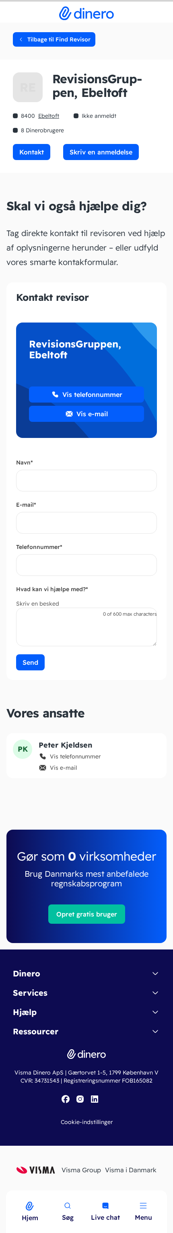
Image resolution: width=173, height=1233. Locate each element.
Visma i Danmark (131, 1170)
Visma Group (81, 1170)
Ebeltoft (48, 115)
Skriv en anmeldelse (101, 152)
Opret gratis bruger (86, 914)
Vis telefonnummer (92, 394)
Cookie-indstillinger (87, 1122)
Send (30, 662)
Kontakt (31, 152)
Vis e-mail (92, 414)
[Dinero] (5, 1195)
